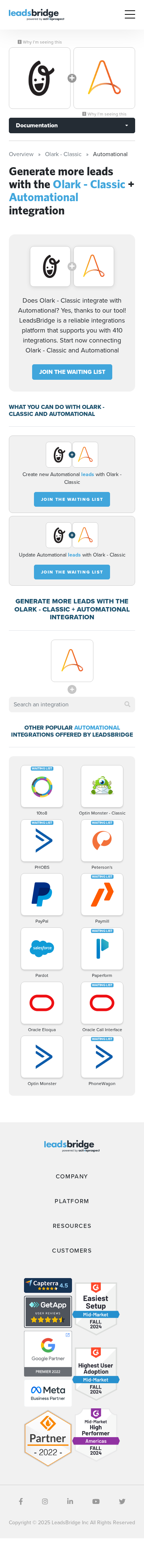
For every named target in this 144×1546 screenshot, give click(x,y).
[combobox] (72, 704)
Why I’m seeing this (42, 42)
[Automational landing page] (104, 78)
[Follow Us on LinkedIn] (70, 1502)
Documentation (37, 125)
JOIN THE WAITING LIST (72, 372)
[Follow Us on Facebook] (21, 1502)
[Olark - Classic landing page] (40, 78)
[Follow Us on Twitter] (122, 1502)
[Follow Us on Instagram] (45, 1502)
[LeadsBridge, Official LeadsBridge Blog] (36, 14)
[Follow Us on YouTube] (96, 1502)
